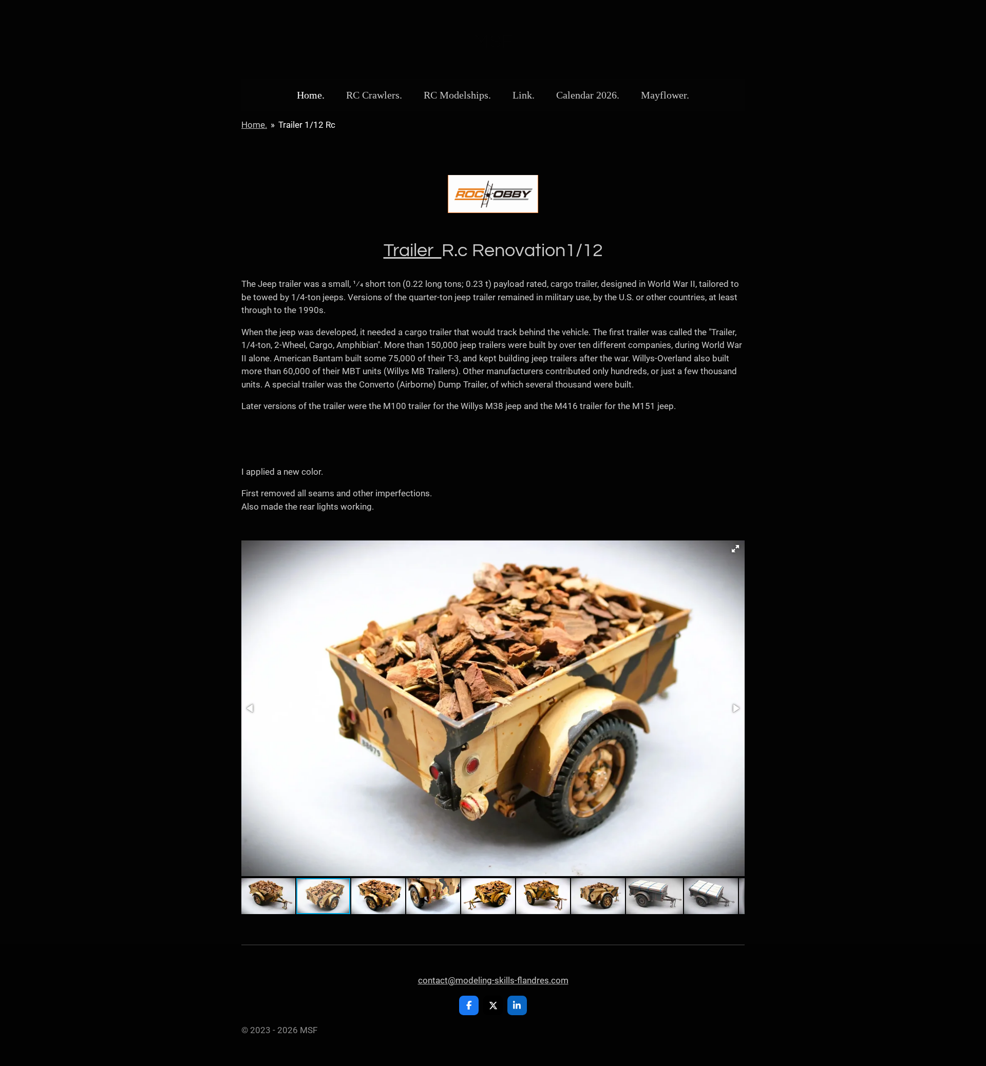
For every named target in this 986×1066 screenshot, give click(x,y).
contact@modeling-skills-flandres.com (493, 980)
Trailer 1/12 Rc (306, 125)
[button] (735, 548)
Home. (254, 125)
